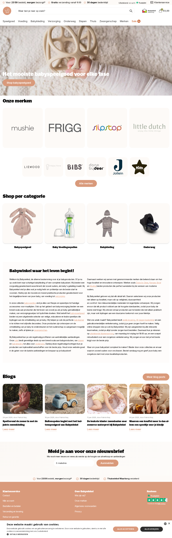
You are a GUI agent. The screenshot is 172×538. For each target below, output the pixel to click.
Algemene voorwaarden (85, 506)
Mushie (93, 286)
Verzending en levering (13, 511)
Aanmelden (107, 463)
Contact (6, 495)
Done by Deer (142, 283)
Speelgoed (9, 21)
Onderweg (70, 21)
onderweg (39, 344)
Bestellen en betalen (12, 506)
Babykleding (38, 21)
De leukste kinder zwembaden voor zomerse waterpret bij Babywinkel (107, 423)
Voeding (22, 21)
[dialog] (86, 529)
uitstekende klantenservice (102, 333)
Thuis (93, 21)
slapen (81, 340)
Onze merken (81, 500)
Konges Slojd (155, 283)
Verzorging (54, 21)
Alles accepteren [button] (125, 529)
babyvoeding (30, 303)
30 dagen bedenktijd (145, 320)
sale (16, 340)
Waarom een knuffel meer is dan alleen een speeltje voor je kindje (149, 423)
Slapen (83, 21)
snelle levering (129, 320)
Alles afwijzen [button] (152, 529)
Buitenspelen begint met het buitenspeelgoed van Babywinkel (63, 423)
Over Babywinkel (84, 491)
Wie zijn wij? (80, 495)
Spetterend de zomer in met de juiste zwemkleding (20, 423)
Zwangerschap (108, 21)
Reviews (151, 491)
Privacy (78, 511)
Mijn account (8, 500)
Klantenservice (11, 491)
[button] (58, 534)
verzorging (60, 296)
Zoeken (131, 11)
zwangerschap (40, 330)
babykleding (17, 344)
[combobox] (165, 523)
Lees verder (53, 531)
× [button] (169, 524)
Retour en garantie (11, 517)
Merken (124, 21)
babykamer (79, 320)
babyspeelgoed (77, 313)
